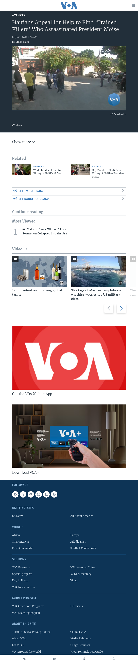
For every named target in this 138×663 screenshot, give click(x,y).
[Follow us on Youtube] (31, 494)
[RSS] (46, 494)
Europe (74, 535)
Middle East (77, 541)
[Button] (17, 126)
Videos (74, 580)
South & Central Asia (83, 548)
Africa (16, 535)
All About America (81, 516)
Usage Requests (80, 645)
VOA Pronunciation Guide (86, 651)
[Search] (113, 659)
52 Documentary (80, 574)
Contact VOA (78, 631)
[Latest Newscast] (25, 659)
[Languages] (84, 659)
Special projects (22, 574)
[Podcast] (54, 494)
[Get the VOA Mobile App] (69, 358)
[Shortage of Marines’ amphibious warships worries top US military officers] (98, 271)
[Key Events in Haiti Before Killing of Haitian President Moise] (80, 169)
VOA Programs (21, 567)
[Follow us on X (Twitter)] (23, 494)
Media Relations (80, 638)
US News (17, 516)
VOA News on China (82, 567)
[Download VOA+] (69, 436)
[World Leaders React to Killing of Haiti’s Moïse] (21, 169)
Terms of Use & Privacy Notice (31, 631)
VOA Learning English (26, 612)
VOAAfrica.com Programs (28, 606)
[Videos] (54, 659)
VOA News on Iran (23, 587)
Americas (18, 15)
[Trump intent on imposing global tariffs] (39, 271)
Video (17, 249)
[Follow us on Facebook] (15, 494)
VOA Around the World (26, 651)
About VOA (19, 638)
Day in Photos (21, 580)
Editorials (76, 606)
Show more (22, 142)
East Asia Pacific (22, 548)
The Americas (20, 541)
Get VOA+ (18, 645)
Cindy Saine (22, 41)
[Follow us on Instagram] (38, 494)
